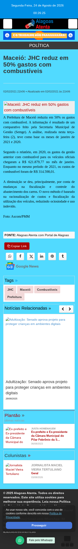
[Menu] (7, 24)
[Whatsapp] (9, 256)
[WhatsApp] (20, 540)
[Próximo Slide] (69, 309)
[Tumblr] (63, 256)
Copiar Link (18, 246)
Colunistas (18, 455)
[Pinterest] (52, 256)
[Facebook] (20, 256)
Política (39, 45)
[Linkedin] (41, 256)
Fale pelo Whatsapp (41, 540)
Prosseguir (39, 525)
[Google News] (18, 266)
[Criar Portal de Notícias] (67, 541)
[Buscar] (72, 24)
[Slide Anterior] (62, 309)
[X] (31, 256)
